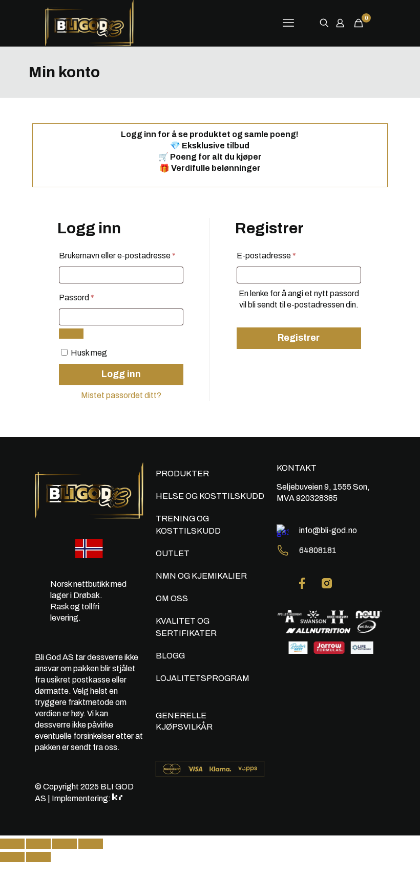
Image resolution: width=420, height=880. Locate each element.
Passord (91, 297)
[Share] (38, 844)
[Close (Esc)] (12, 844)
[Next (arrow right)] (38, 857)
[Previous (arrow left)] (12, 857)
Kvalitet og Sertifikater (186, 627)
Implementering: (82, 798)
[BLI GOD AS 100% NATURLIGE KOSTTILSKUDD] (99, 23)
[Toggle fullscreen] (64, 844)
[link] (302, 583)
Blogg (170, 655)
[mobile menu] (288, 23)
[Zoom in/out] (90, 844)
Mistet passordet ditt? (121, 395)
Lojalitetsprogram (202, 678)
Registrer (299, 338)
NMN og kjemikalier (201, 575)
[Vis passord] (71, 333)
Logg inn (121, 374)
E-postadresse (281, 255)
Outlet (173, 553)
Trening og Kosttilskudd (188, 524)
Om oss (172, 598)
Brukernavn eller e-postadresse (121, 255)
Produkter (182, 473)
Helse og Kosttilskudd (210, 496)
